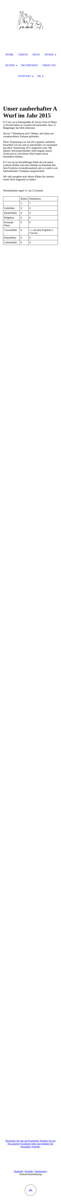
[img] (30, 20)
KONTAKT (24, 76)
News (36, 54)
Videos (23, 54)
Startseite (18, 1171)
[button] (30, 1190)
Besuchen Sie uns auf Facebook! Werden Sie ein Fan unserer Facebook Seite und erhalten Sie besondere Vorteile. (30, 1143)
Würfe (49, 54)
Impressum (40, 1171)
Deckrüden (29, 65)
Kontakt (29, 1171)
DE (39, 76)
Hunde (10, 65)
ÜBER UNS (49, 65)
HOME (9, 54)
